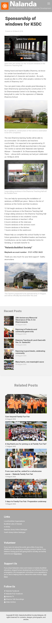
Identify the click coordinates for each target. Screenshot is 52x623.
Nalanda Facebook (12, 591)
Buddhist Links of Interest (13, 524)
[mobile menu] (49, 4)
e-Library (7, 527)
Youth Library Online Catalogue (14, 532)
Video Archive (11, 602)
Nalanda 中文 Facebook (14, 594)
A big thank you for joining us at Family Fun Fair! (25, 444)
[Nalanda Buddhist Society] (26, 4)
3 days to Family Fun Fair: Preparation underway (25, 501)
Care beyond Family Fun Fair (17, 417)
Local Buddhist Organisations (14, 521)
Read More (18, 554)
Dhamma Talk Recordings (15, 599)
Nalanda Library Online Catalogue (15, 529)
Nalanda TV (10, 596)
